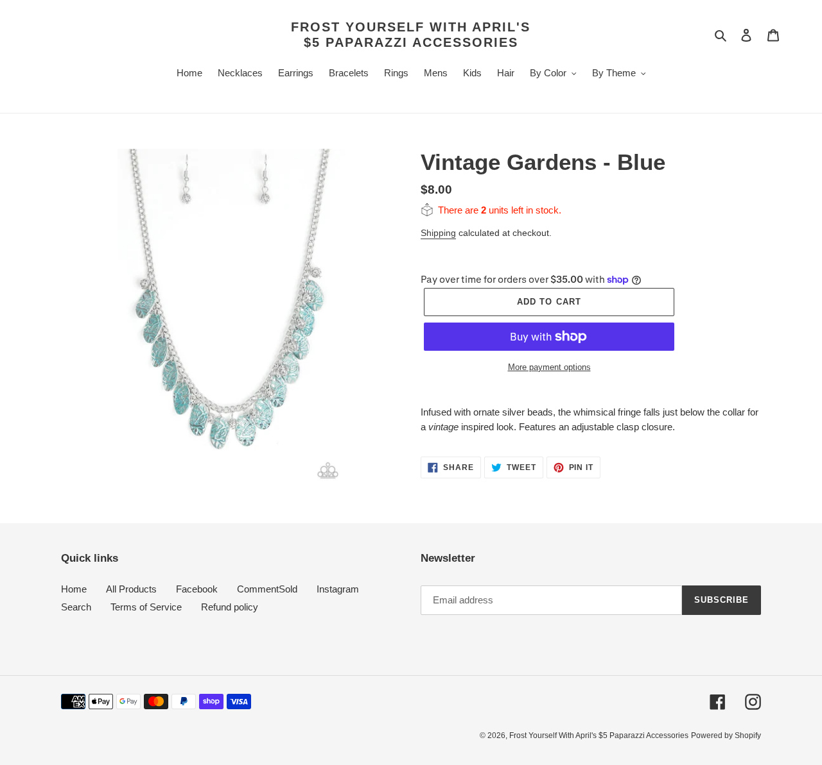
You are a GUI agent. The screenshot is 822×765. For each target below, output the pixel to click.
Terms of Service (146, 606)
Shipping (438, 233)
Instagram (338, 589)
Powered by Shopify (726, 735)
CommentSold (267, 589)
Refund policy (229, 606)
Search (76, 606)
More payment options (549, 367)
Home (74, 589)
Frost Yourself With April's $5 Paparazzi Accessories (410, 34)
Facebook (197, 589)
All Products (131, 589)
